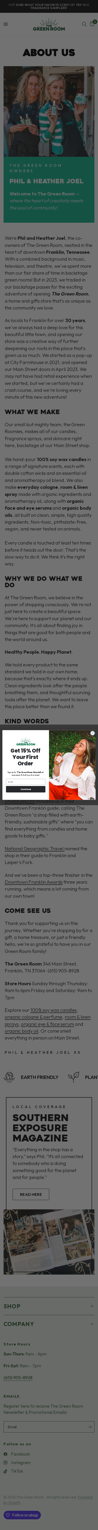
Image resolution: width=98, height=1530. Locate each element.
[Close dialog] (92, 733)
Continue (25, 789)
